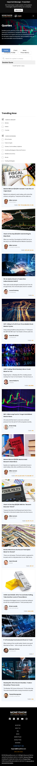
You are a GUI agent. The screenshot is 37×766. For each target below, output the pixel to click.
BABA (25, 205)
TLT (30, 205)
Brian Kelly (12, 426)
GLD (32, 250)
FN (32, 295)
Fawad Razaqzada (15, 694)
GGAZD (29, 611)
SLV (30, 250)
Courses (7, 130)
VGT (32, 340)
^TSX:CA (22, 205)
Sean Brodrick (13, 335)
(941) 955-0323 (18, 751)
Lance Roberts (14, 381)
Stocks (6, 157)
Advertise (17, 725)
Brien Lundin (13, 606)
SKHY (23, 475)
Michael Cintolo (14, 649)
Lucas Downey (14, 290)
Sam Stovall (13, 561)
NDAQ (32, 385)
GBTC (26, 250)
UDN (28, 475)
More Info (18, 10)
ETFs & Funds (8, 139)
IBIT (28, 250)
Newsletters (17, 739)
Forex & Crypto (8, 143)
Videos (6, 126)
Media (17, 734)
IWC (32, 430)
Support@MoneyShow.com (18, 749)
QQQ (29, 385)
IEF (26, 521)
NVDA (28, 205)
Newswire (17, 742)
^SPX (19, 205)
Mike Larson (13, 200)
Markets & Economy (10, 153)
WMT (30, 475)
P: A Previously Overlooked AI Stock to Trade (18, 640)
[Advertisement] (18, 87)
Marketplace (17, 737)
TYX (26, 475)
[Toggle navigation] (33, 16)
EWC (32, 205)
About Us (17, 728)
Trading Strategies (10, 161)
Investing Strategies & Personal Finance (15, 150)
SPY (28, 521)
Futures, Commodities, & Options (13, 146)
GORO (32, 611)
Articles (7, 123)
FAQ (18, 731)
